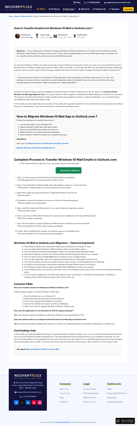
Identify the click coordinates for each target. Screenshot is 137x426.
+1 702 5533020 (29, 396)
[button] (69, 9)
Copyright (111, 397)
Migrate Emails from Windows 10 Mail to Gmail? (48, 143)
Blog (78, 2)
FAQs (109, 388)
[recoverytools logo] (18, 9)
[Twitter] (22, 402)
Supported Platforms (117, 393)
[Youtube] (34, 402)
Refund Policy (89, 397)
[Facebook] (16, 402)
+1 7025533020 (93, 2)
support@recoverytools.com (118, 2)
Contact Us (65, 393)
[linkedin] (31, 37)
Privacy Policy (89, 388)
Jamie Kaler (25, 37)
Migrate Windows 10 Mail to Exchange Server (36, 147)
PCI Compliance (90, 393)
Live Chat (128, 9)
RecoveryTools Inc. (63, 422)
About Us (64, 388)
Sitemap (63, 401)
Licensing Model (114, 401)
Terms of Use (89, 401)
